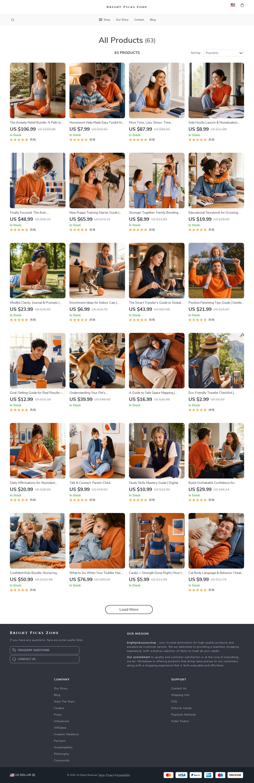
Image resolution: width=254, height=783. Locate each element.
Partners (60, 741)
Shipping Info (180, 695)
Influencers (61, 721)
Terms (101, 775)
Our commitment (138, 657)
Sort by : (196, 53)
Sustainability (63, 747)
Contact (139, 19)
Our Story (122, 19)
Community (61, 760)
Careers (59, 708)
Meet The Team (64, 701)
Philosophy (61, 754)
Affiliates (60, 727)
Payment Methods (183, 714)
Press (58, 714)
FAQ (174, 701)
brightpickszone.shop (141, 642)
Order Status (180, 721)
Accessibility (123, 775)
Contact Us (179, 688)
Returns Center (181, 708)
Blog (153, 19)
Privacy (110, 775)
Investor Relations (66, 734)
